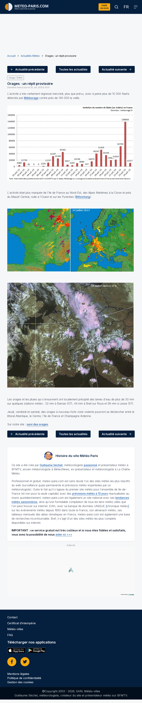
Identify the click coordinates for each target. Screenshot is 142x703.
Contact (12, 617)
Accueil (11, 55)
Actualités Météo (30, 55)
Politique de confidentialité (24, 678)
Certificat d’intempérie (21, 623)
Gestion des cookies (20, 682)
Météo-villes (15, 629)
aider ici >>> (63, 534)
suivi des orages (37, 424)
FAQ (10, 635)
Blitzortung (83, 197)
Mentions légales (18, 674)
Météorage (31, 98)
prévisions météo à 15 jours (90, 493)
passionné (90, 465)
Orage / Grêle (15, 77)
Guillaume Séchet (51, 465)
